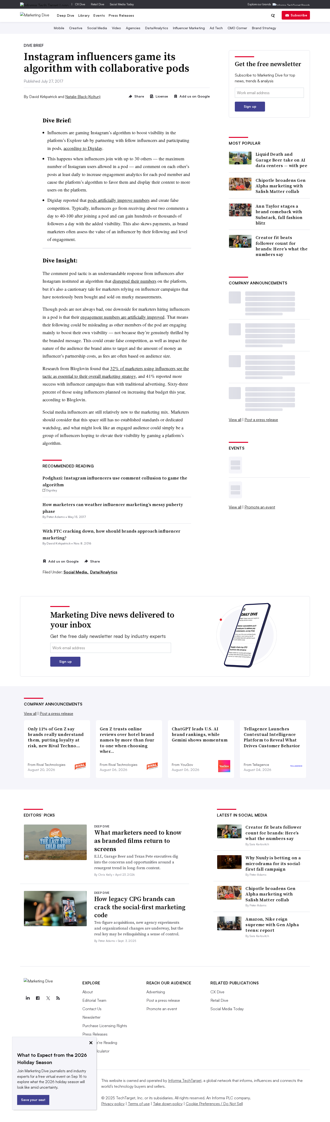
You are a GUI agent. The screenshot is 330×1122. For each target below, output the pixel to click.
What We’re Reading (99, 1042)
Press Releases (121, 15)
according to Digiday (83, 148)
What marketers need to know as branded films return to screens (138, 840)
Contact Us (91, 1008)
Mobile (59, 28)
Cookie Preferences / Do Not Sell (214, 1103)
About (87, 991)
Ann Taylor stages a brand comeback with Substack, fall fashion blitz (279, 214)
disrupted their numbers (134, 281)
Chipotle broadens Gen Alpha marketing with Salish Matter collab (281, 185)
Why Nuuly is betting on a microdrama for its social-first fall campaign (273, 863)
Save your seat (33, 1100)
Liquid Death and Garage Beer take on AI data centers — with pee (281, 159)
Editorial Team (94, 1000)
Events (99, 15)
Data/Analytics (156, 28)
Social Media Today (122, 4)
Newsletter (91, 1017)
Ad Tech (216, 28)
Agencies (133, 28)
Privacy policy (113, 1103)
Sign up (250, 106)
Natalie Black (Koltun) (82, 96)
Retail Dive (97, 4)
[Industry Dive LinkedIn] (27, 998)
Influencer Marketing (189, 28)
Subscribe (299, 15)
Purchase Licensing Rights (104, 1025)
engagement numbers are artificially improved (122, 317)
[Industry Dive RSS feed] (58, 998)
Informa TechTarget (184, 1080)
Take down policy (168, 1103)
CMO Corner (237, 28)
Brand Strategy (264, 28)
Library (84, 15)
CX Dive (80, 4)
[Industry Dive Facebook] (38, 998)
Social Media (97, 28)
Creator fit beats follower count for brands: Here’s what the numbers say (282, 246)
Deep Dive (65, 15)
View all (235, 419)
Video (116, 28)
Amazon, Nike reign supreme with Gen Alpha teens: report (272, 924)
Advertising (155, 991)
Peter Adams (56, 517)
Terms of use (139, 1103)
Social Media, (76, 572)
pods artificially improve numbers (119, 200)
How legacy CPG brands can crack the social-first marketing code (139, 907)
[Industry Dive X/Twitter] (48, 998)
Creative (75, 28)
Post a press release (261, 419)
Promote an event (259, 507)
